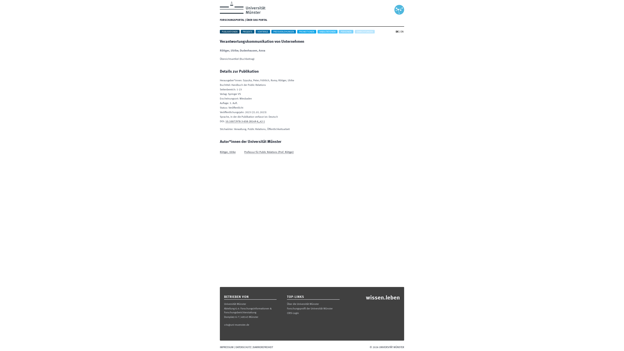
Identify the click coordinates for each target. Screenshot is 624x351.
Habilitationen (327, 32)
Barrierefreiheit (263, 347)
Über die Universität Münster (303, 304)
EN (402, 32)
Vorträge (263, 32)
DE (397, 32)
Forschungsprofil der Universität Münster (310, 308)
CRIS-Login (293, 313)
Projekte (247, 32)
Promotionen (306, 32)
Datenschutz (243, 347)
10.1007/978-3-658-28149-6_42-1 (245, 121)
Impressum (227, 347)
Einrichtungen (365, 32)
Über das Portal (256, 20)
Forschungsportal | (233, 20)
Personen (346, 32)
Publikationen (230, 32)
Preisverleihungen (283, 32)
